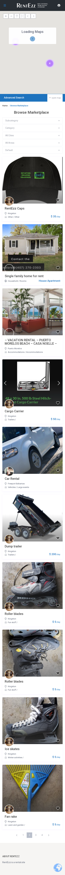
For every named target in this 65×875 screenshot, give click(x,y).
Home (5, 106)
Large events (23, 487)
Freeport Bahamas (16, 483)
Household (13, 281)
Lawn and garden (16, 825)
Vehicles (12, 487)
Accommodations (16, 352)
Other (10, 217)
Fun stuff (12, 622)
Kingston (12, 213)
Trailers (11, 419)
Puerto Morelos (15, 348)
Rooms (23, 281)
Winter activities (15, 757)
